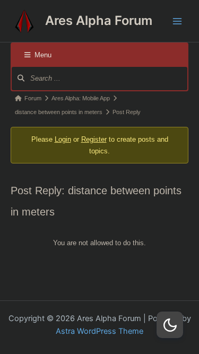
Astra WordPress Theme (99, 331)
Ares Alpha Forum (98, 20)
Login (63, 139)
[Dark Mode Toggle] (170, 325)
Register (94, 139)
